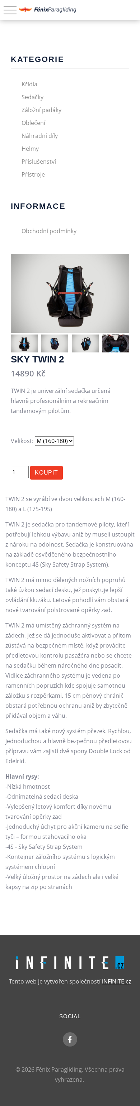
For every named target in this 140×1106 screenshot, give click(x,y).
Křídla (29, 84)
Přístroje (33, 174)
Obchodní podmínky (49, 231)
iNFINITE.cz (116, 981)
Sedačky (32, 97)
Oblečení (33, 123)
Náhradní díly (40, 136)
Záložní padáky (41, 110)
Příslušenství (39, 161)
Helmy (30, 149)
